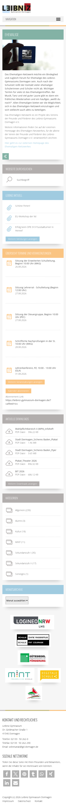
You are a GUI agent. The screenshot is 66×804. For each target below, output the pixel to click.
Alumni (18, 520)
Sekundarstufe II (23, 563)
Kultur (18, 531)
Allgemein (20, 510)
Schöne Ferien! (22, 205)
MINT (18, 542)
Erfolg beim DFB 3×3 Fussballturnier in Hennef (34, 228)
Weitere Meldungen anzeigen (22, 238)
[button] (6, 774)
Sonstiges (20, 573)
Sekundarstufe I (23, 552)
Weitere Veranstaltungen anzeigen (25, 381)
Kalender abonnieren (18, 390)
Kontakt (38, 801)
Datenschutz (24, 801)
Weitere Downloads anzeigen (22, 483)
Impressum (8, 801)
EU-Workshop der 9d (25, 216)
